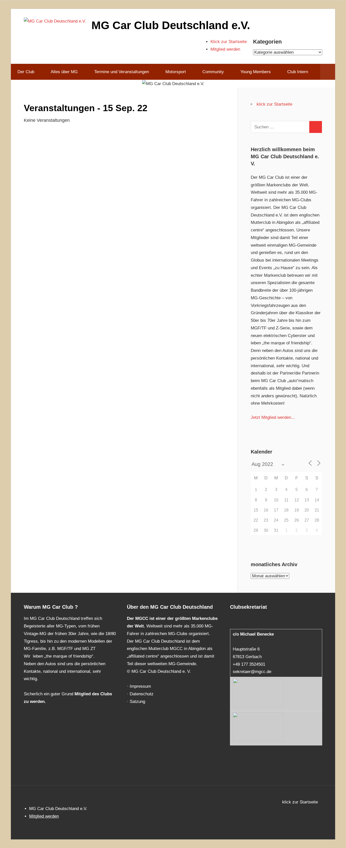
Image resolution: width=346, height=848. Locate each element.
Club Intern (297, 71)
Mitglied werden (225, 49)
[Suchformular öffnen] (327, 72)
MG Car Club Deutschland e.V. (170, 25)
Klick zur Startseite (228, 41)
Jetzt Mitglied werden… (273, 417)
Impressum (140, 686)
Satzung (137, 701)
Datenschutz (141, 694)
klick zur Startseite (274, 104)
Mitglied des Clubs (93, 694)
